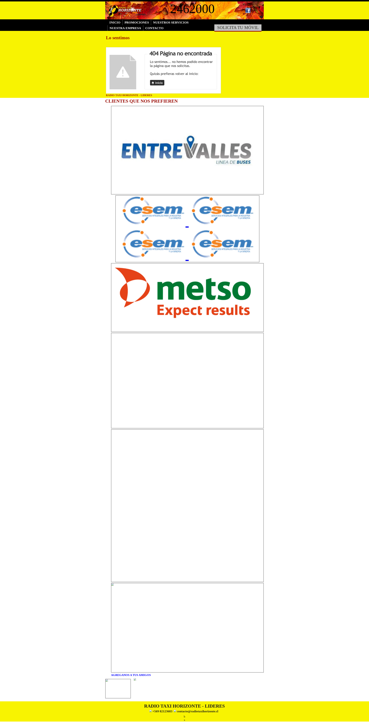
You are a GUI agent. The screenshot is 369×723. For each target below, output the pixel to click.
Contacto (154, 28)
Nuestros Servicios (171, 22)
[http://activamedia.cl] (364, 718)
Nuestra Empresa (125, 28)
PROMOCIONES (137, 22)
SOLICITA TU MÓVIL (238, 27)
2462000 (192, 9)
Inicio (114, 22)
